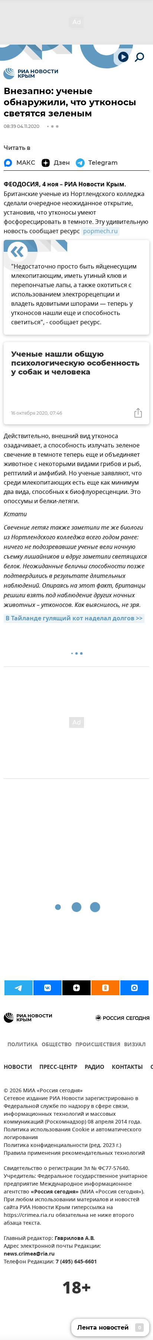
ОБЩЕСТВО (57, 1045)
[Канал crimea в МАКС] (134, 987)
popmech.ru (100, 231)
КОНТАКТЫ (127, 1068)
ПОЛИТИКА (22, 1045)
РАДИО (94, 1068)
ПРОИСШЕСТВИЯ (97, 1045)
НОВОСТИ (18, 1068)
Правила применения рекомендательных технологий (74, 1153)
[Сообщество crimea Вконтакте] (47, 987)
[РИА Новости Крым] (30, 73)
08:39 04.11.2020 (21, 126)
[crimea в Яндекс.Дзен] (76, 987)
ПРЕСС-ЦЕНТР (58, 1068)
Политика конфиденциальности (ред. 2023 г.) (62, 1145)
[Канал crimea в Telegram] (18, 987)
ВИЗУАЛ (135, 1045)
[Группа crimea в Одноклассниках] (105, 987)
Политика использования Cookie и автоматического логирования (72, 1134)
